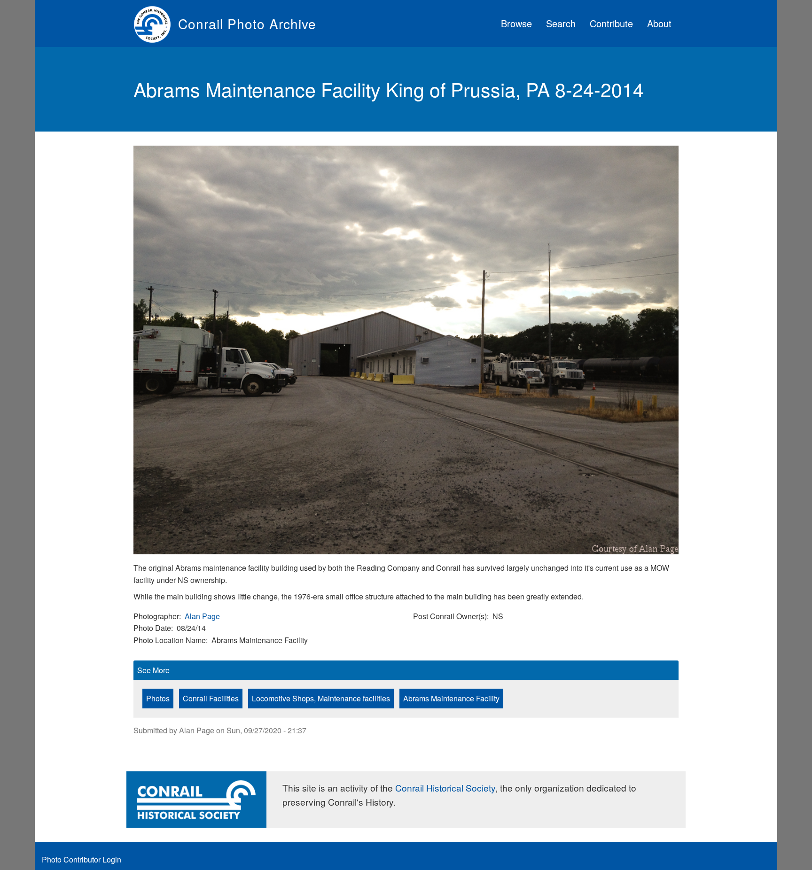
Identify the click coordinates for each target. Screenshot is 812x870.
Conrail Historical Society (445, 787)
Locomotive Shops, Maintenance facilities (321, 698)
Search (561, 23)
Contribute (611, 23)
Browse (516, 23)
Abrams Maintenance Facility (451, 698)
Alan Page (202, 616)
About (659, 23)
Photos (158, 698)
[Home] (155, 23)
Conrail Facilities (211, 698)
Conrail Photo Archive (247, 23)
